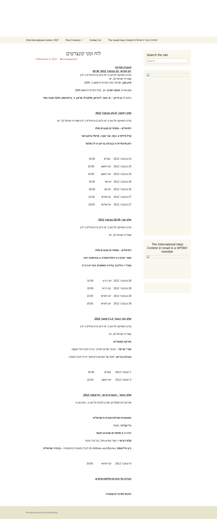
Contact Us (95, 40)
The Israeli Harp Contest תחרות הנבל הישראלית (132, 40)
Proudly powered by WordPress (42, 512)
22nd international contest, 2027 (42, 40)
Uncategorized (69, 59)
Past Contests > (74, 40)
